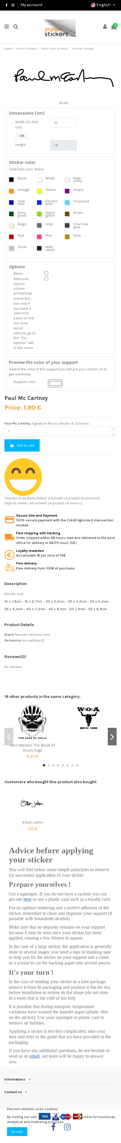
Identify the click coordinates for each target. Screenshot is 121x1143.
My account (32, 4)
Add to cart (25, 445)
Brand (9, 634)
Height (20, 145)
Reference (12, 640)
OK (22, 136)
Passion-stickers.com (32, 634)
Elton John (32, 822)
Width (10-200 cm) (26, 124)
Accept (17, 1132)
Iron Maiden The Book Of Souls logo (32, 747)
